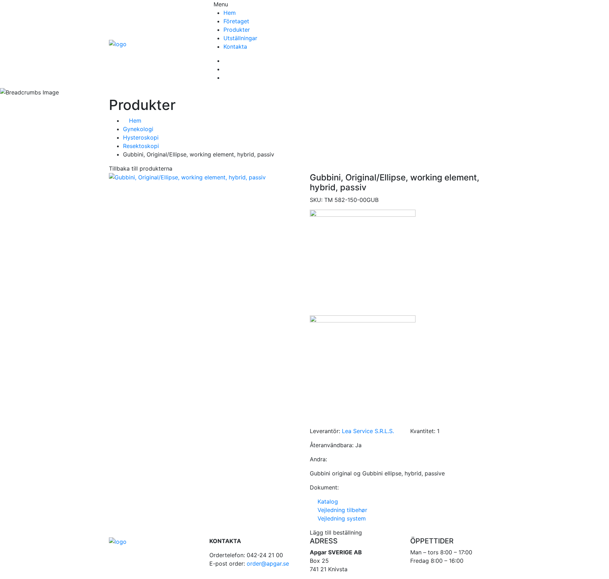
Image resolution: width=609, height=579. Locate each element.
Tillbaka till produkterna (140, 168)
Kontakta (235, 46)
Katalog (326, 501)
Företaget (236, 21)
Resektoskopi (141, 145)
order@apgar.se (268, 563)
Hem (229, 12)
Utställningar (240, 38)
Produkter (236, 29)
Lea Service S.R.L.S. (368, 431)
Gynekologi (138, 129)
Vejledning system (340, 518)
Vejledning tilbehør (340, 509)
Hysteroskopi (141, 137)
